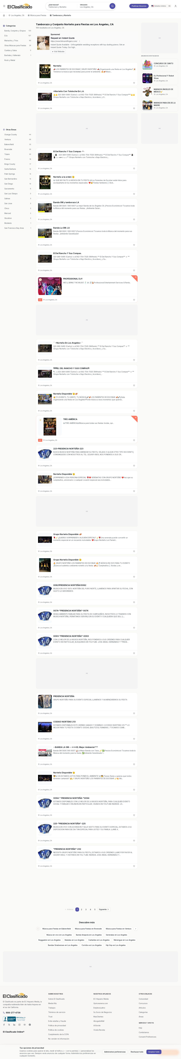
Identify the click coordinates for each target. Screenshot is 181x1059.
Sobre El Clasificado (56, 999)
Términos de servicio (56, 1012)
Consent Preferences (147, 1037)
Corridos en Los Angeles (92, 945)
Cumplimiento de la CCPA (58, 1034)
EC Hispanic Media (101, 999)
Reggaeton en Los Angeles (49, 940)
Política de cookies (56, 1030)
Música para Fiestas (38, 15)
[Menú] (4, 6)
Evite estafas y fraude (57, 1021)
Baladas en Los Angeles (74, 940)
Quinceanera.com (100, 1003)
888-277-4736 (13, 1012)
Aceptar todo (153, 1052)
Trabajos (51, 1008)
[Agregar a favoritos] (134, 82)
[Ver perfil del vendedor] (40, 279)
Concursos (143, 1003)
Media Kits (52, 1003)
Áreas (141, 1017)
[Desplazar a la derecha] (136, 929)
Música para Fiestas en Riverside (88, 929)
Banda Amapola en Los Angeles (89, 935)
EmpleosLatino (99, 1008)
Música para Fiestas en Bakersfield (56, 929)
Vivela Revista (99, 1030)
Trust (50, 1017)
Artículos (142, 1008)
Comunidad (143, 999)
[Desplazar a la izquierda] (38, 929)
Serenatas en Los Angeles (116, 935)
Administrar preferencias (115, 1052)
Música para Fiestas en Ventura (118, 929)
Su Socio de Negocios (102, 1012)
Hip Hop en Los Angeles (116, 945)
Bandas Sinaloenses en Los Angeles (62, 945)
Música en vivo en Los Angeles (59, 935)
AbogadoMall (98, 1021)
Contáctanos (144, 1032)
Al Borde (96, 1025)
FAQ (140, 1028)
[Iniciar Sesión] (175, 6)
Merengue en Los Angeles (124, 940)
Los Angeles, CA (17, 15)
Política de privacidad (57, 1025)
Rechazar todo (137, 1052)
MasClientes (98, 1017)
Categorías (143, 1012)
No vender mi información (58, 1039)
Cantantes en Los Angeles (99, 940)
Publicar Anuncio (139, 6)
